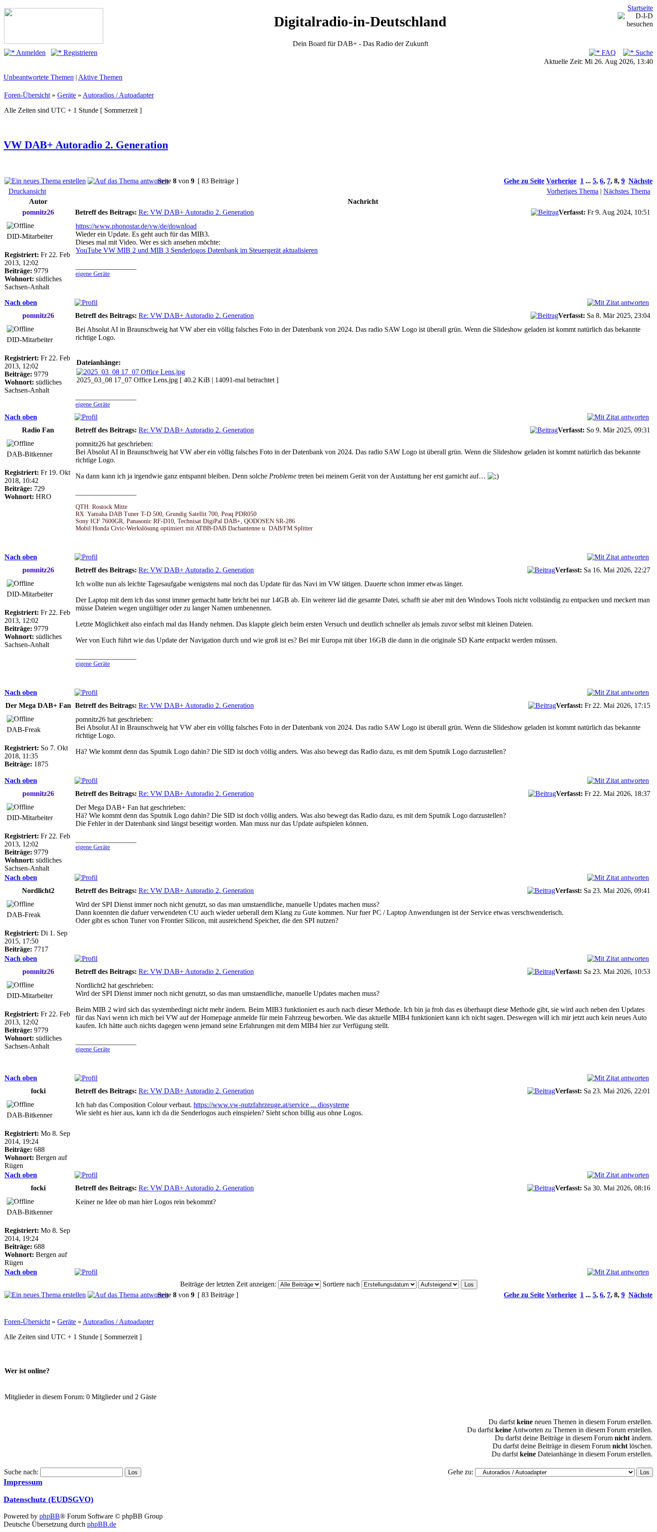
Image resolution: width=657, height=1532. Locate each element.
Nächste (640, 181)
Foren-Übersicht (27, 95)
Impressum (23, 1481)
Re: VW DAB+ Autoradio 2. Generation (196, 212)
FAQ (608, 52)
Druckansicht (27, 191)
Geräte (66, 95)
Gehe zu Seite (524, 181)
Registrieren (79, 52)
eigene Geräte (93, 274)
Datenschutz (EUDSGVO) (48, 1499)
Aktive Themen (100, 77)
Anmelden (30, 52)
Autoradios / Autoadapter (118, 95)
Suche (643, 52)
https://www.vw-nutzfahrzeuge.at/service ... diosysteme (271, 1105)
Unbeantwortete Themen (39, 77)
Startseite (640, 8)
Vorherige (561, 181)
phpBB (49, 1516)
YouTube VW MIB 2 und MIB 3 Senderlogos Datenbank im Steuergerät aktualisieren (197, 250)
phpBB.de (101, 1524)
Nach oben (20, 302)
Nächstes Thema (626, 191)
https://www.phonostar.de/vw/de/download (136, 226)
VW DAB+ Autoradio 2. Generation (86, 145)
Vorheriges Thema (572, 191)
